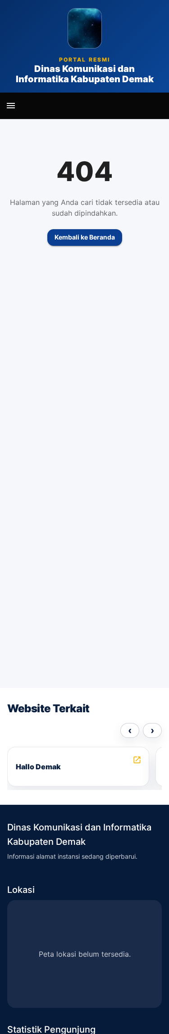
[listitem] (78, 766)
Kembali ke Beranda (85, 237)
